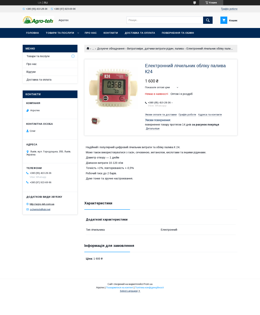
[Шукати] (208, 20)
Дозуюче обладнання (110, 48)
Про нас (91, 32)
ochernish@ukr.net (40, 209)
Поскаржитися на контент (119, 287)
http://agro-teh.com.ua (42, 203)
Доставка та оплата (140, 32)
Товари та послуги (60, 32)
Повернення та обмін (178, 32)
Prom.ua (148, 284)
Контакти (111, 32)
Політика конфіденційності (149, 287)
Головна (32, 32)
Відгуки (31, 71)
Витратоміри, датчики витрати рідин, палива (155, 48)
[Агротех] (38, 23)
